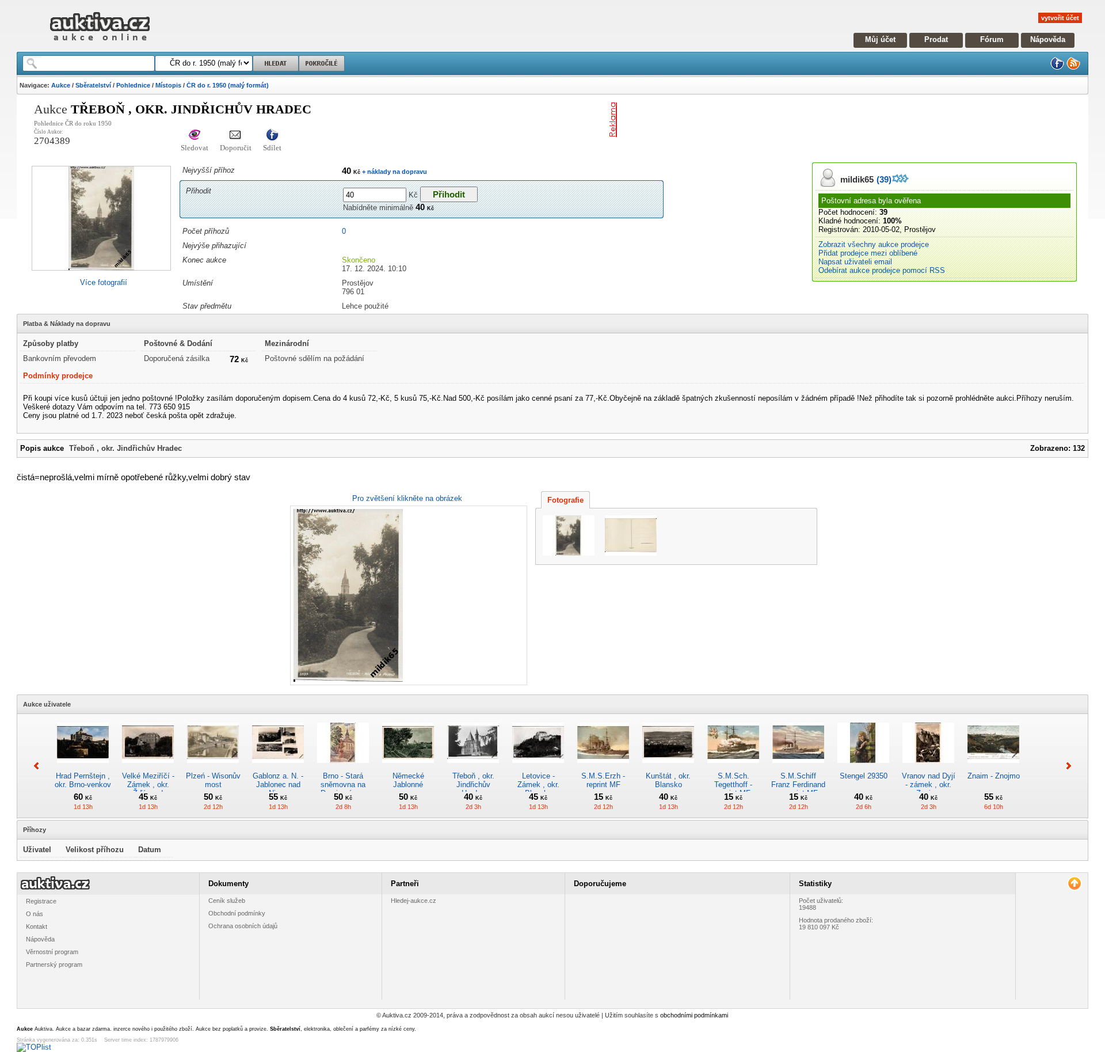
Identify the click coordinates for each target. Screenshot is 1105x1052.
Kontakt (36, 926)
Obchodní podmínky (236, 913)
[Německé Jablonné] (408, 767)
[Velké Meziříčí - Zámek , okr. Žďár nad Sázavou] (148, 767)
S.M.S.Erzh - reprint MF (603, 780)
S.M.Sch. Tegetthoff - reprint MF (733, 784)
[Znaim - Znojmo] (993, 767)
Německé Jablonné (408, 780)
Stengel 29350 (863, 776)
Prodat (936, 39)
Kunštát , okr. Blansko (668, 780)
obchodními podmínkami (694, 1015)
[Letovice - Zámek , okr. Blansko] (538, 767)
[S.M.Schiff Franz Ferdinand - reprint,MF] (798, 767)
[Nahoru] (1074, 883)
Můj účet (880, 39)
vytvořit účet (1060, 17)
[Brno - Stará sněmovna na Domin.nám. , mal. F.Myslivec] (343, 767)
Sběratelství (93, 85)
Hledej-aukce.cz (413, 900)
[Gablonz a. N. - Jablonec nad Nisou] (278, 767)
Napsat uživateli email (855, 261)
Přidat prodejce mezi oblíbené (867, 253)
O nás (34, 913)
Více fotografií (103, 282)
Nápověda (1047, 39)
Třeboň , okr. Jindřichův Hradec (473, 784)
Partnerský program (54, 964)
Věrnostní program (52, 951)
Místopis (168, 85)
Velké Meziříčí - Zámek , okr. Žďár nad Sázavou (148, 789)
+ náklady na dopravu (393, 171)
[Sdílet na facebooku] (272, 135)
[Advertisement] (756, 119)
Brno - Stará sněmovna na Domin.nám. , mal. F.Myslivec (343, 789)
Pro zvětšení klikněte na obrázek (407, 498)
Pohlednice (133, 85)
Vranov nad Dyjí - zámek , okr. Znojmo (928, 784)
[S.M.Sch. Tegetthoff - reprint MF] (733, 767)
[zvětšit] (407, 595)
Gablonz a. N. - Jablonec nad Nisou (278, 784)
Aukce (60, 85)
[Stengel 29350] (863, 767)
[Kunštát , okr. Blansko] (668, 767)
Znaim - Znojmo (993, 776)
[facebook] (1057, 67)
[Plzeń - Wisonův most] (213, 767)
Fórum (992, 39)
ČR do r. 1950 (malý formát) (227, 85)
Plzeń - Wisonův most (213, 780)
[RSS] (1073, 67)
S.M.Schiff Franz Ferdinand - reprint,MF (798, 784)
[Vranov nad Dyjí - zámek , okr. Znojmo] (928, 767)
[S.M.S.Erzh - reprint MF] (603, 767)
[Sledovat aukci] (194, 135)
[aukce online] (99, 43)
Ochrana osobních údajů (242, 925)
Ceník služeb (226, 900)
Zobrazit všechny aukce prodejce (873, 244)
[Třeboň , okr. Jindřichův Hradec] (473, 767)
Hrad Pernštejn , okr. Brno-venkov (83, 780)
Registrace (41, 901)
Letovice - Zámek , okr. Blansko (538, 784)
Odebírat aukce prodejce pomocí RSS (881, 270)
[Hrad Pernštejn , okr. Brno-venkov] (83, 767)
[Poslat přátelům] (236, 135)
